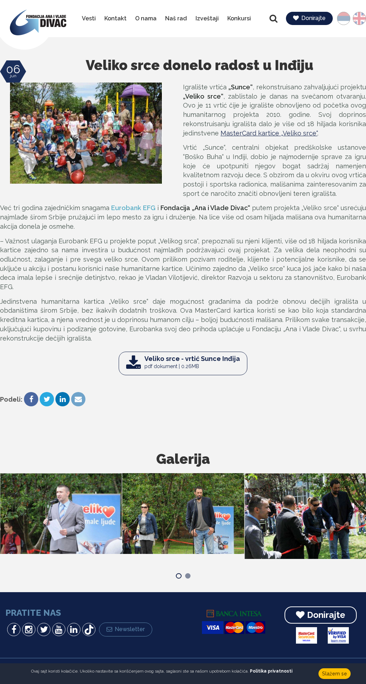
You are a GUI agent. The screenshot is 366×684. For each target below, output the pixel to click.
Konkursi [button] (239, 18)
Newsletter (130, 629)
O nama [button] (146, 18)
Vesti (89, 18)
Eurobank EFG (133, 208)
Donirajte (313, 18)
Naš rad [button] (176, 18)
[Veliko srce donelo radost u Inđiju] (86, 133)
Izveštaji (207, 18)
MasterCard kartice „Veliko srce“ (269, 133)
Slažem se (334, 673)
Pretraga (274, 18)
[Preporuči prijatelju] (78, 400)
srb (347, 18)
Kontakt (115, 18)
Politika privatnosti (271, 671)
